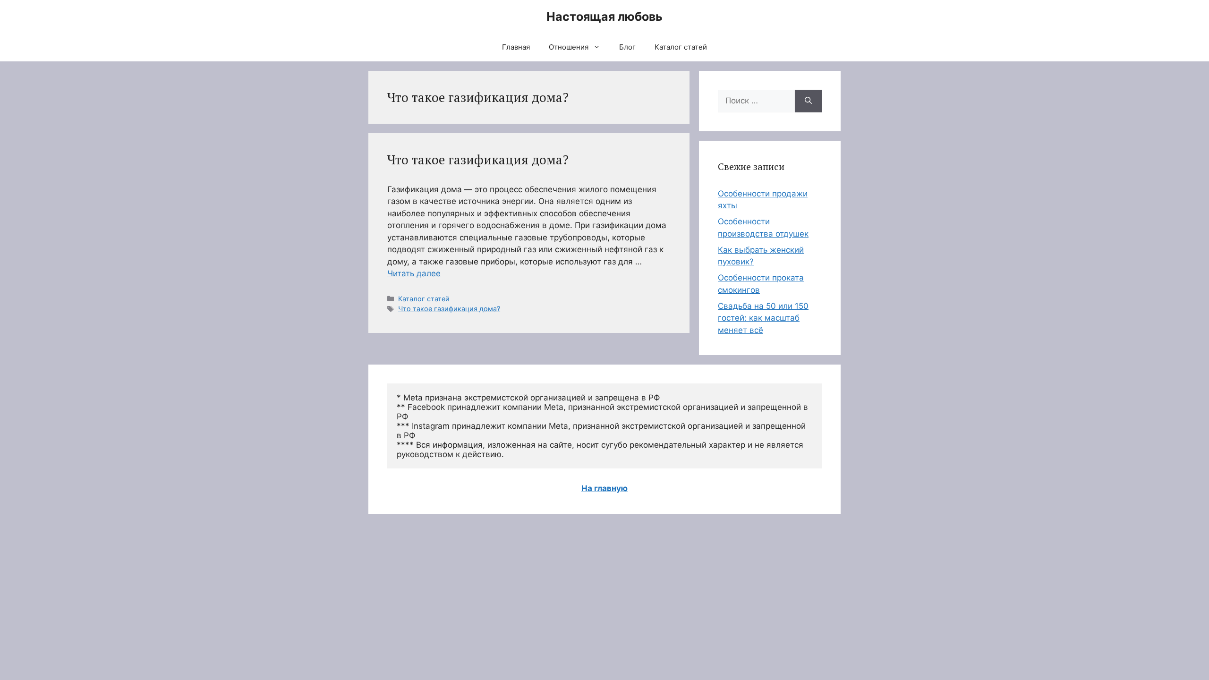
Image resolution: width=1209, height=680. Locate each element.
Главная (516, 46)
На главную (604, 488)
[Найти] (808, 101)
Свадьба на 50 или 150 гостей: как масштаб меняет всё (763, 318)
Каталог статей (681, 46)
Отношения (568, 46)
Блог (627, 46)
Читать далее (414, 273)
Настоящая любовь (604, 16)
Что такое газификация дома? (478, 159)
